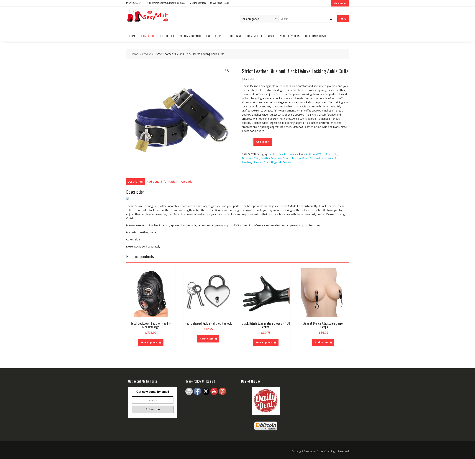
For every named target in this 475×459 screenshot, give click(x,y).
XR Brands (285, 162)
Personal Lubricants (321, 158)
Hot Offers (167, 36)
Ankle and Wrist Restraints (321, 154)
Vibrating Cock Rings (265, 162)
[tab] (135, 181)
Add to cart (262, 141)
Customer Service (316, 36)
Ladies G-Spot (215, 36)
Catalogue (147, 36)
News (271, 36)
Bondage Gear (250, 158)
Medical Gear (300, 158)
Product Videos (289, 36)
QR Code (186, 181)
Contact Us (254, 36)
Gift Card (236, 36)
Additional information (162, 181)
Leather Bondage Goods (276, 158)
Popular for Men (190, 36)
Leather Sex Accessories (283, 154)
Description (135, 181)
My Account (340, 3)
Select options (149, 342)
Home (132, 36)
